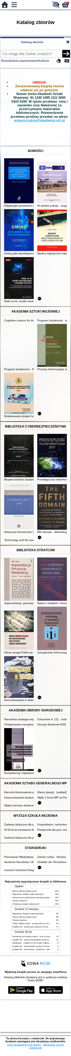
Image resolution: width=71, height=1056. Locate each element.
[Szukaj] (66, 53)
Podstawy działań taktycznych (26, 904)
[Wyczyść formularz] (59, 60)
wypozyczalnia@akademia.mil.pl (39, 120)
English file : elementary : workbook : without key (34, 949)
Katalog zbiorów (32, 42)
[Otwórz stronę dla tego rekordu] (20, 181)
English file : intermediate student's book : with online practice (40, 946)
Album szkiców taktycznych (24, 891)
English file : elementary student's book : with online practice (39, 927)
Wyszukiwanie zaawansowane (20, 60)
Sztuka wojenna (19, 901)
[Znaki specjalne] (67, 60)
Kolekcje (44, 60)
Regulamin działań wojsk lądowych (28, 894)
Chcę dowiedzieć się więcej (24, 1044)
